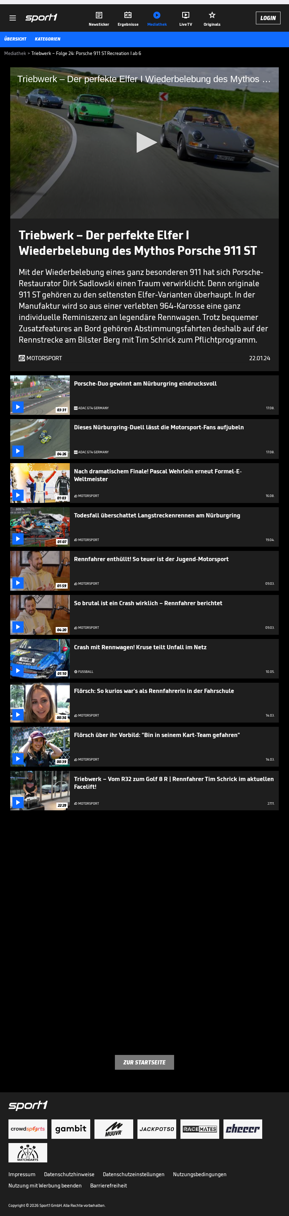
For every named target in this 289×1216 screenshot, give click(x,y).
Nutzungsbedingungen (200, 1174)
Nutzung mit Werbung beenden (45, 1185)
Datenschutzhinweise (69, 1174)
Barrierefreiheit (108, 1185)
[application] (144, 143)
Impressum (22, 1174)
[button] (144, 142)
